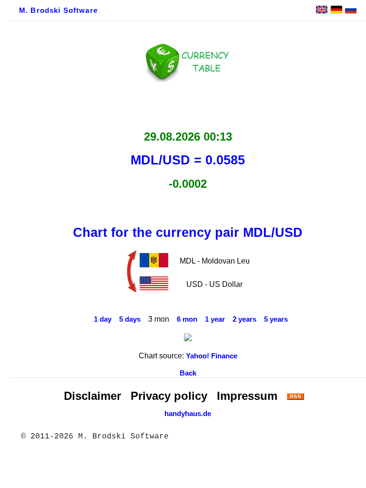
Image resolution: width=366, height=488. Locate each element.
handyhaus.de (187, 413)
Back (188, 373)
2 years (244, 319)
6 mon (187, 319)
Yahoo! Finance (211, 356)
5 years (276, 319)
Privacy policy (169, 395)
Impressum (247, 395)
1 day (103, 319)
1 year (215, 319)
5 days (130, 319)
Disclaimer (92, 395)
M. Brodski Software (58, 10)
